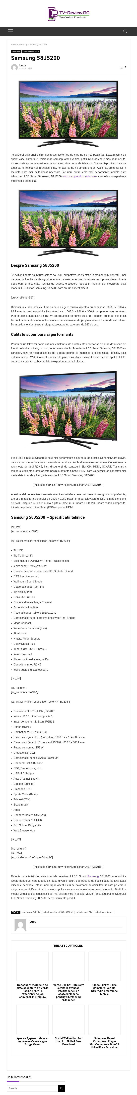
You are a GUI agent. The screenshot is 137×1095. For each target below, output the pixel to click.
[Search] (125, 31)
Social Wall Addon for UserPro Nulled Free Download (68, 1041)
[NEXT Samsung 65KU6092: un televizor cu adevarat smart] (133, 1086)
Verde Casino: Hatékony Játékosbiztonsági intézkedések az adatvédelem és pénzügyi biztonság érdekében (68, 993)
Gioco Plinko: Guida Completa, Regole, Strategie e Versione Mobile (104, 990)
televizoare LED (84, 912)
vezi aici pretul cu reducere (79, 176)
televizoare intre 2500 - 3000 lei (58, 912)
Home (14, 44)
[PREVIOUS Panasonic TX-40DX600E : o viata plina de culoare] (3, 1086)
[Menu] (11, 31)
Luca (22, 65)
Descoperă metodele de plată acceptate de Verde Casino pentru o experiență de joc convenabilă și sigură (32, 991)
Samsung (23, 44)
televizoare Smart (103, 912)
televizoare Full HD (31, 912)
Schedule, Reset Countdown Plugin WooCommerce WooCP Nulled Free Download (104, 1043)
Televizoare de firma (31, 51)
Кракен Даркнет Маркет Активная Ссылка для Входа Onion (33, 1041)
